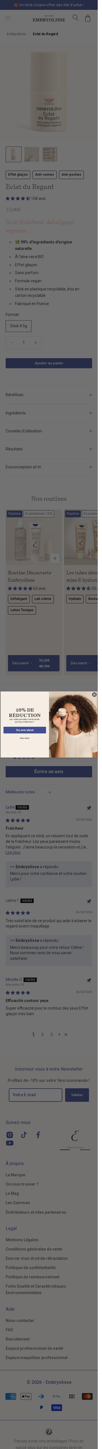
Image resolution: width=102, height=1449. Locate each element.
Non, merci (24, 738)
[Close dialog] (94, 694)
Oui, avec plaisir (25, 730)
